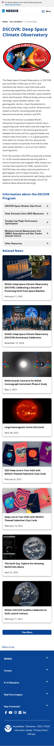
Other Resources (13, 243)
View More (36, 632)
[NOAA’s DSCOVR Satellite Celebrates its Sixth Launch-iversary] (27, 593)
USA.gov (31, 733)
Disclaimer (31, 726)
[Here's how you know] (27, 4)
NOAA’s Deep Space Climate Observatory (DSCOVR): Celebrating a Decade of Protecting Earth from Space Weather (26, 287)
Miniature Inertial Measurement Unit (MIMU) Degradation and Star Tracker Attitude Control (23, 233)
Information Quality (23, 730)
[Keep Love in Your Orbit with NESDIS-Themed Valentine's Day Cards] (27, 500)
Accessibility (18, 726)
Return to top (8, 646)
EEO (40, 726)
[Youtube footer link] (10, 712)
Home (5, 21)
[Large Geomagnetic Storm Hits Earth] (27, 411)
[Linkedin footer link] (24, 712)
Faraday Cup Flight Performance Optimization (21, 222)
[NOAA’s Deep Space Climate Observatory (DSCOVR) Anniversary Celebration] (27, 317)
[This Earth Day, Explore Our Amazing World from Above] (27, 547)
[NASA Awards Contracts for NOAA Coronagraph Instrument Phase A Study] (27, 364)
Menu (48, 11)
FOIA (46, 726)
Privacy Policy (40, 730)
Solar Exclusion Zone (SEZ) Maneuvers (24, 213)
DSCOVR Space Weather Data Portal (23, 205)
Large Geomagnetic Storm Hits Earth (24, 427)
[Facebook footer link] (6, 712)
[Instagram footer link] (15, 712)
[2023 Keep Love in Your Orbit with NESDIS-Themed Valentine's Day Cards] (27, 454)
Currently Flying (30, 21)
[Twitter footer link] (20, 712)
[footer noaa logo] (8, 728)
